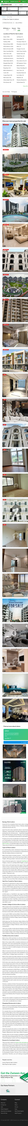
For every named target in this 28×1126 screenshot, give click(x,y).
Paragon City (21, 48)
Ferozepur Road (21, 41)
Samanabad (20, 39)
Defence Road (7, 56)
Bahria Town (7, 39)
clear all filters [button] (18, 22)
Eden (19, 46)
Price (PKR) (4, 12)
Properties (6, 1)
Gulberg (6, 41)
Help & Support (4, 1109)
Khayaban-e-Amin (22, 44)
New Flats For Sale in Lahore (9, 1064)
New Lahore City (21, 60)
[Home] (2, 1)
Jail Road (20, 37)
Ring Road (7, 68)
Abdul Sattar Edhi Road (8, 60)
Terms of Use (4, 1113)
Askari (6, 37)
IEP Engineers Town (22, 63)
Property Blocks (15, 1)
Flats (19, 28)
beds (20, 12)
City (8, 7)
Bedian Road (20, 65)
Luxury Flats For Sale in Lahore (9, 1062)
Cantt (5, 72)
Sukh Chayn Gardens (22, 51)
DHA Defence (8, 46)
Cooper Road (7, 75)
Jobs (2, 1107)
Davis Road (20, 58)
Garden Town (21, 53)
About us (3, 1102)
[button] (4, 9)
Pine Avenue (7, 82)
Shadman (20, 77)
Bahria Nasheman (8, 70)
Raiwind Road (8, 44)
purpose (3, 7)
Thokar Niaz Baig (22, 68)
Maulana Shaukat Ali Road (22, 80)
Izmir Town (20, 70)
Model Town (20, 56)
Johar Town (7, 53)
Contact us (3, 1104)
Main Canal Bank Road (8, 51)
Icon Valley (20, 75)
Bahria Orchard (8, 48)
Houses (14, 28)
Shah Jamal (7, 77)
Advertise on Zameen (6, 1111)
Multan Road (21, 82)
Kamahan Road (21, 72)
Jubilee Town (7, 65)
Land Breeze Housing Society (8, 58)
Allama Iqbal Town (8, 80)
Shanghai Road (8, 63)
